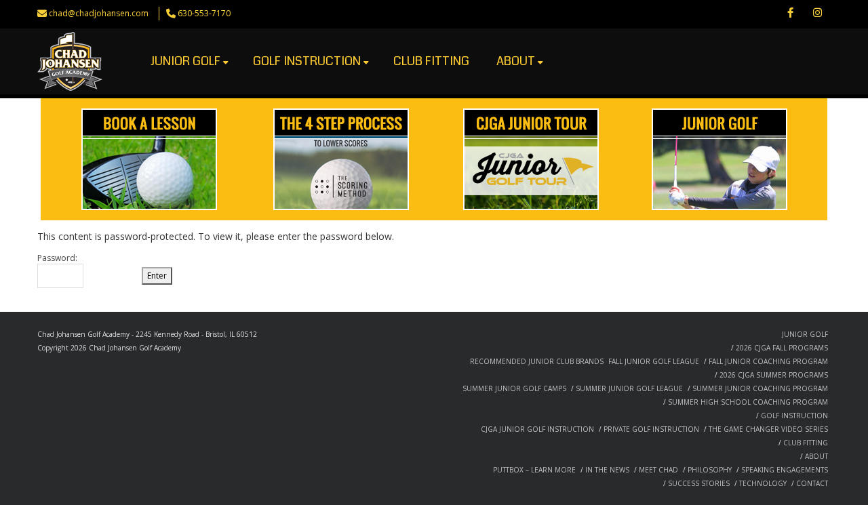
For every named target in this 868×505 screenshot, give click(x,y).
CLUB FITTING (431, 61)
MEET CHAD (658, 469)
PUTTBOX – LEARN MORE (534, 469)
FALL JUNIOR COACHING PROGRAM (768, 361)
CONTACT (812, 483)
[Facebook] (790, 13)
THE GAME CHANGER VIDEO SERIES (768, 429)
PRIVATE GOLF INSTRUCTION (651, 429)
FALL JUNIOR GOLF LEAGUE (653, 361)
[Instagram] (817, 13)
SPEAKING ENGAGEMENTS (784, 469)
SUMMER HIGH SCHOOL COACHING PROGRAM (748, 402)
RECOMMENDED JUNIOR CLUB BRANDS (537, 361)
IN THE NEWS (607, 469)
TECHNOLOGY (763, 483)
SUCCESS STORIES (699, 483)
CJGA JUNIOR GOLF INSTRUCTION (537, 429)
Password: (57, 258)
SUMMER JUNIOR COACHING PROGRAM (760, 388)
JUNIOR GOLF (185, 61)
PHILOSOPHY (710, 469)
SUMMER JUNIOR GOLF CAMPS (514, 388)
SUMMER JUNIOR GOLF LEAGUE (629, 388)
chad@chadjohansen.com (99, 13)
